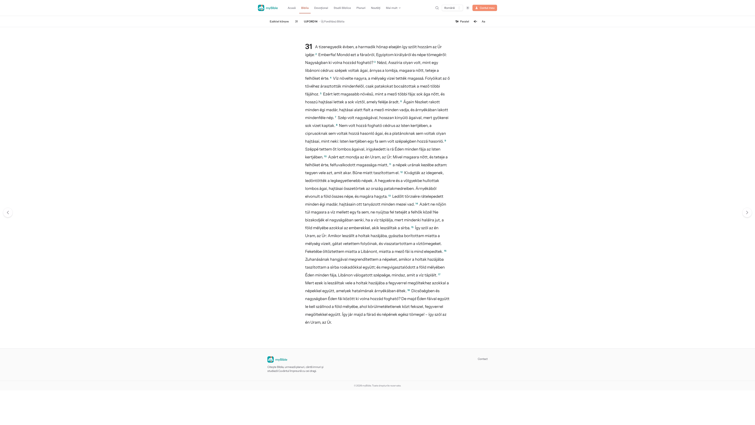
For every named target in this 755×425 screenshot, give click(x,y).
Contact (483, 359)
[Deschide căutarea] (437, 8)
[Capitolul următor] (747, 212)
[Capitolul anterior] (8, 212)
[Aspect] (468, 8)
